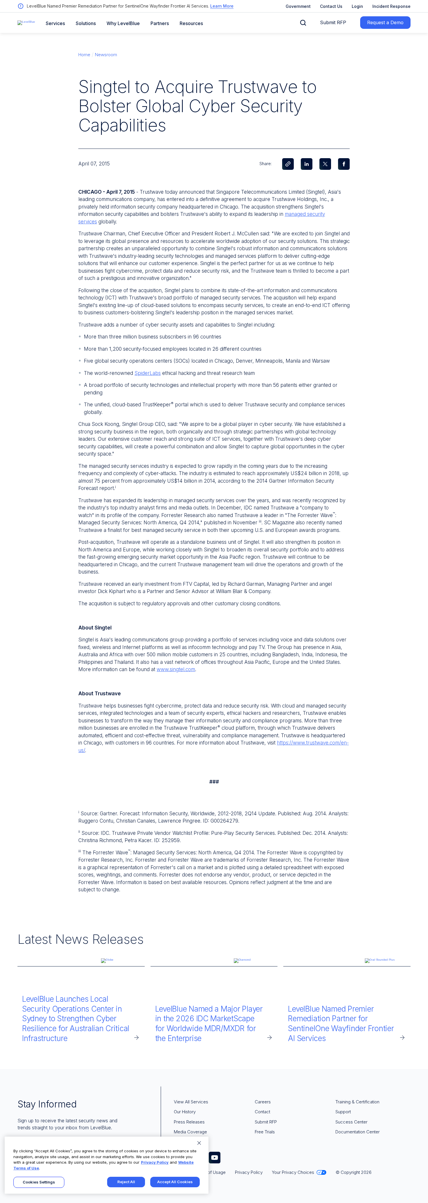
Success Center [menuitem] (351, 1122)
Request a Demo (385, 22)
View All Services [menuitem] (191, 1102)
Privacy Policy (155, 1162)
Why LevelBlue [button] (123, 23)
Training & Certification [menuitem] (357, 1102)
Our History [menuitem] (185, 1111)
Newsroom (106, 54)
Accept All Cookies (175, 1181)
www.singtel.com (176, 669)
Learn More (222, 5)
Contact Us (331, 6)
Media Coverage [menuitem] (190, 1132)
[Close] (199, 1143)
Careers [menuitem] (263, 1102)
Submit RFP (333, 22)
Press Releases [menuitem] (189, 1122)
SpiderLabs (148, 373)
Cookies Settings (39, 1182)
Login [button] (357, 6)
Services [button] (55, 23)
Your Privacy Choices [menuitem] (293, 1172)
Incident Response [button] (391, 6)
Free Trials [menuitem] (265, 1132)
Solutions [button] (86, 23)
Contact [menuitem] (262, 1111)
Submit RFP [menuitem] (266, 1122)
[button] (303, 23)
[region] (106, 1165)
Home (84, 54)
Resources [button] (191, 23)
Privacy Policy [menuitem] (249, 1172)
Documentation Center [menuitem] (357, 1132)
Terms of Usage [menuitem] (210, 1172)
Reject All (126, 1181)
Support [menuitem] (343, 1111)
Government (298, 6)
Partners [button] (160, 23)
